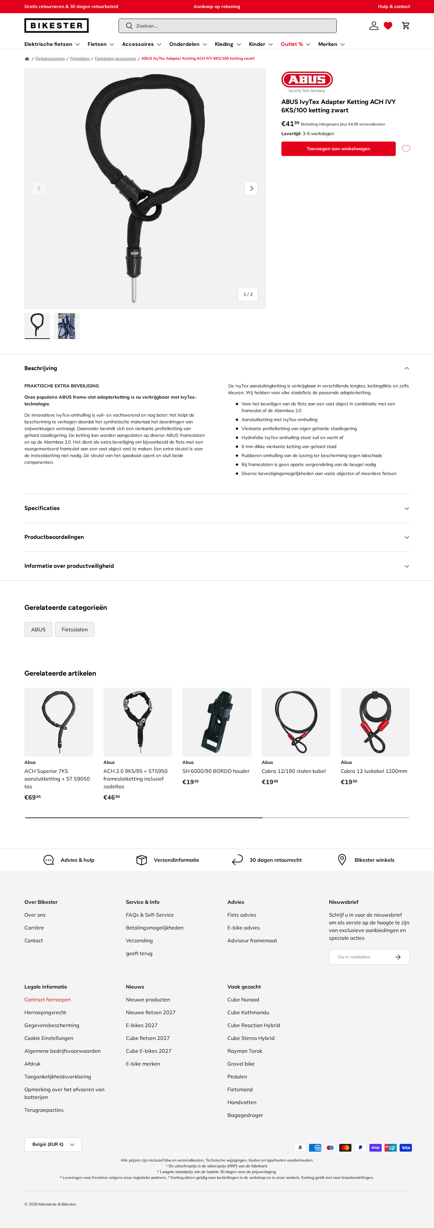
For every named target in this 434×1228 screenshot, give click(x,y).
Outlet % (292, 44)
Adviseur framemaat (252, 940)
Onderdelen (184, 44)
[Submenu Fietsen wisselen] (112, 44)
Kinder (257, 44)
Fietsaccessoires (50, 58)
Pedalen (237, 1076)
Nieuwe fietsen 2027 (151, 1012)
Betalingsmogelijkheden (154, 927)
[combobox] (228, 26)
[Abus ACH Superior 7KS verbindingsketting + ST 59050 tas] (58, 722)
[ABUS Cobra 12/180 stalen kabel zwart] (296, 722)
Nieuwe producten (148, 999)
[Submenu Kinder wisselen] (270, 44)
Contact (33, 940)
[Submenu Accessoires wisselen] (159, 44)
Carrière (34, 927)
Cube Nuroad (243, 999)
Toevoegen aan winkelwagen (338, 148)
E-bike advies (243, 927)
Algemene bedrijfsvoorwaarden (62, 1051)
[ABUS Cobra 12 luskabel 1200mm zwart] (375, 722)
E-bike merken (143, 1063)
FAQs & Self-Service (150, 915)
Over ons (35, 915)
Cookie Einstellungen (48, 1038)
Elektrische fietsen (48, 44)
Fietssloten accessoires (115, 58)
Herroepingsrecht (45, 1012)
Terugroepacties (44, 1110)
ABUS (38, 629)
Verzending (139, 940)
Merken (327, 44)
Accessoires (138, 44)
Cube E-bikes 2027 (149, 1051)
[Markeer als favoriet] (403, 149)
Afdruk (32, 1063)
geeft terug (139, 953)
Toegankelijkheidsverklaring (57, 1076)
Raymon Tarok (244, 1051)
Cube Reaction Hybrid (253, 1025)
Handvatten (241, 1102)
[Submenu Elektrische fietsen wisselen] (77, 44)
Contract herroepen (47, 999)
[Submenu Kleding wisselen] (239, 44)
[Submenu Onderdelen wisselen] (204, 44)
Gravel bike (241, 1063)
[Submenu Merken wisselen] (342, 44)
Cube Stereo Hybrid (251, 1038)
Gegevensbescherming (51, 1025)
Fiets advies (241, 915)
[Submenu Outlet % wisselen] (308, 44)
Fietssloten (80, 58)
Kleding (224, 44)
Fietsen (97, 44)
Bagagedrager (245, 1115)
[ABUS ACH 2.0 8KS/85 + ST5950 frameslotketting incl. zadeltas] (137, 722)
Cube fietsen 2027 (148, 1038)
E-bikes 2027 (142, 1025)
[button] (388, 26)
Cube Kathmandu (248, 1012)
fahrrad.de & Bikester (57, 1204)
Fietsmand (240, 1089)
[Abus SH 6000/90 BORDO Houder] (216, 722)
